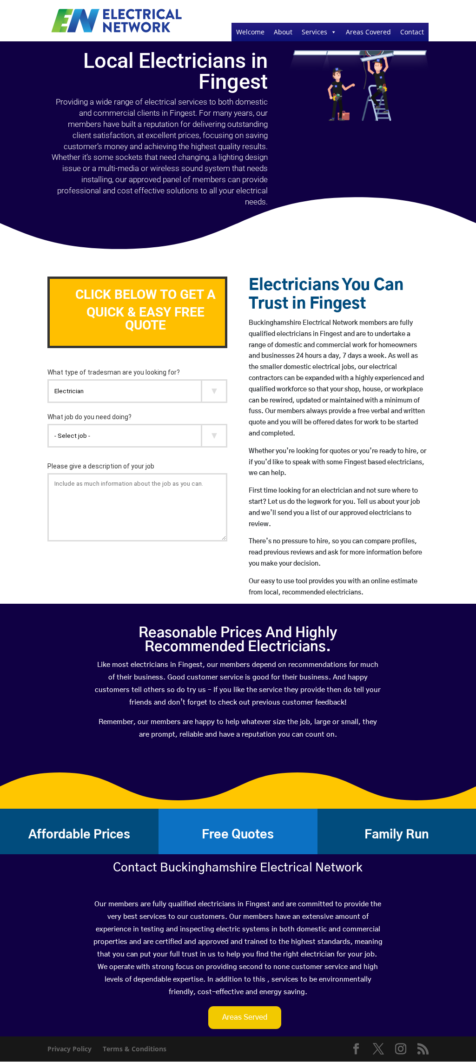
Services (314, 31)
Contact (412, 31)
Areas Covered (368, 31)
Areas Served (244, 1017)
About (283, 31)
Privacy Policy (69, 1048)
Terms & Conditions (134, 1048)
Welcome (250, 31)
